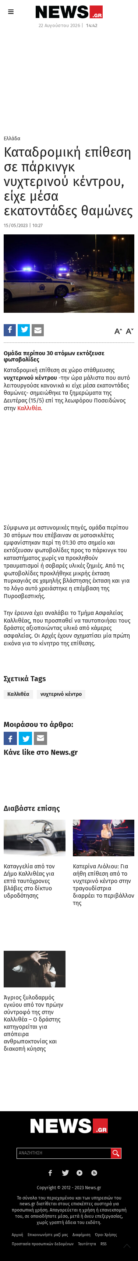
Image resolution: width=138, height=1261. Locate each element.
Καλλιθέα (18, 694)
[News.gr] (69, 11)
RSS (103, 1244)
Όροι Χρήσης (106, 1235)
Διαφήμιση (81, 1235)
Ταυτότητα (87, 1244)
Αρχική (17, 1235)
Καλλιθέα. (29, 408)
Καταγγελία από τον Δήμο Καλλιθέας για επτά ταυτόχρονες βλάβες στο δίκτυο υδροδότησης (29, 881)
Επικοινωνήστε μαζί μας (48, 1235)
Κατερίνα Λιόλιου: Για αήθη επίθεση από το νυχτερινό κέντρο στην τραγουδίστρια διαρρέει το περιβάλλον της (103, 884)
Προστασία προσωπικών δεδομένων (43, 1244)
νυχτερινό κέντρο (61, 694)
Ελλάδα (12, 139)
